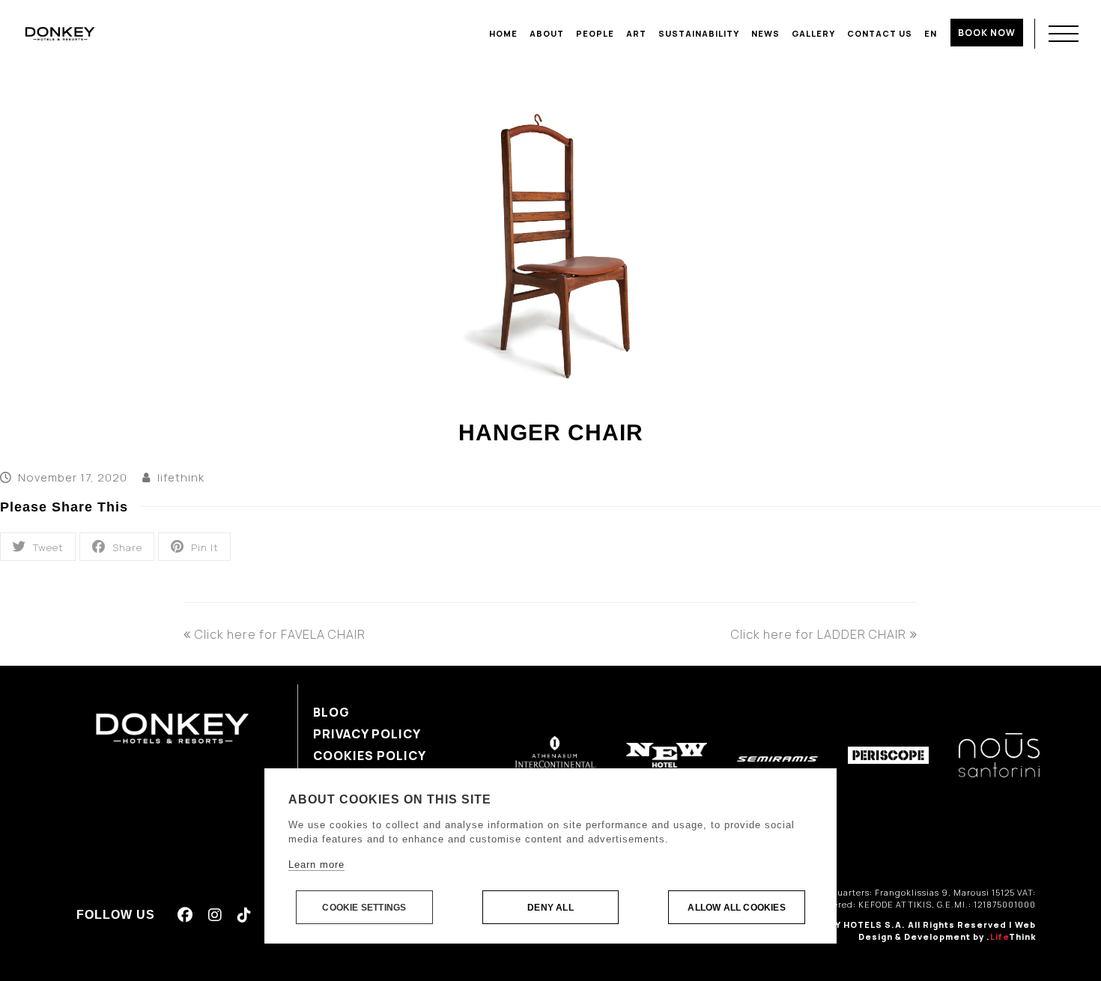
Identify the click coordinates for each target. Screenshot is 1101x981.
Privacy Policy (367, 734)
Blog (331, 712)
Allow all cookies (736, 907)
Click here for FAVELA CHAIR (280, 634)
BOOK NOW (987, 32)
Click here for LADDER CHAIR (818, 634)
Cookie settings (364, 907)
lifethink (180, 477)
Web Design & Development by (947, 931)
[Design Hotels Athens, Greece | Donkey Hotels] (59, 33)
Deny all (550, 907)
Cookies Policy (369, 755)
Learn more (316, 864)
